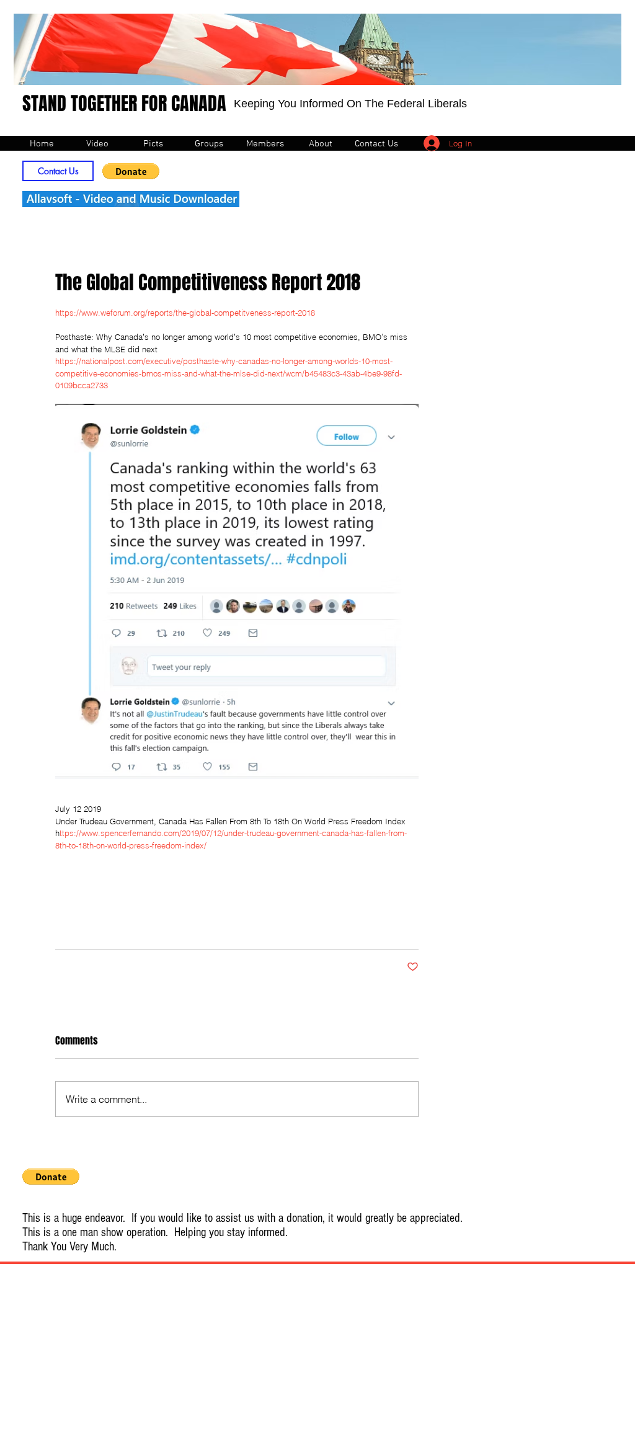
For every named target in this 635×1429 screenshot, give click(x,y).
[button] (130, 171)
